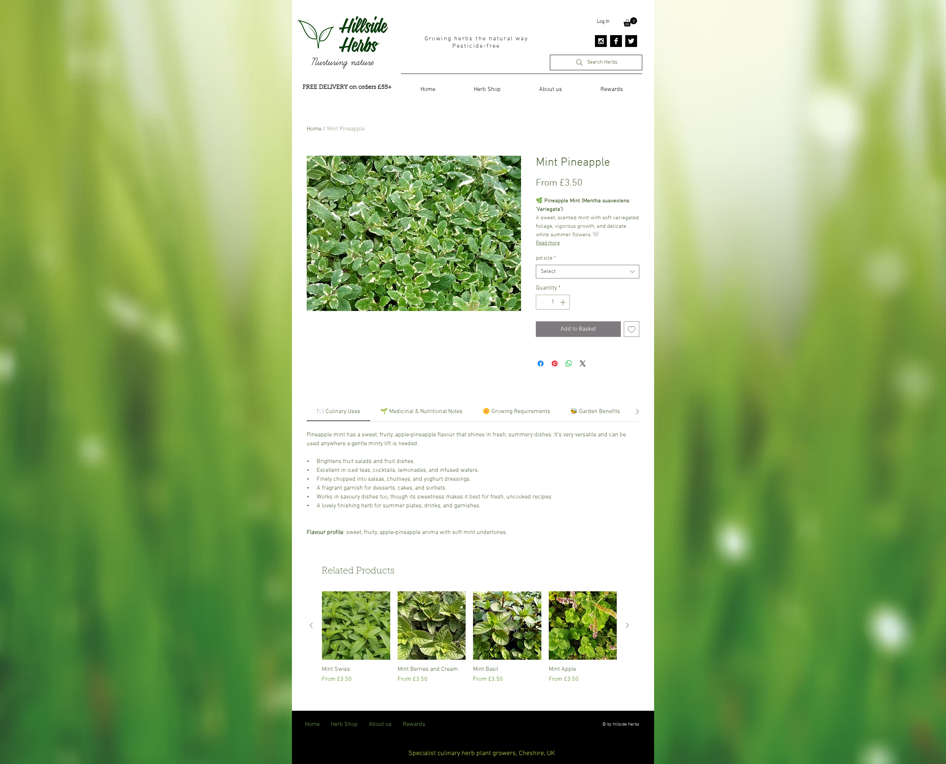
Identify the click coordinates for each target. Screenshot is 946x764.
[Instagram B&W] (601, 41)
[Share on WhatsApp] (568, 363)
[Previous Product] (311, 625)
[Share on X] (582, 363)
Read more (548, 243)
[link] (338, 411)
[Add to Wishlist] (631, 329)
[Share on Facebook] (540, 363)
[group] (469, 641)
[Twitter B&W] (631, 41)
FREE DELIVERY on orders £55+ (347, 87)
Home (314, 129)
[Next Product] (627, 625)
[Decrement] (542, 302)
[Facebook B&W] (616, 41)
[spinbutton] (552, 302)
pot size (546, 258)
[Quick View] (356, 625)
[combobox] (587, 272)
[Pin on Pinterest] (554, 363)
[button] (630, 22)
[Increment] (563, 302)
